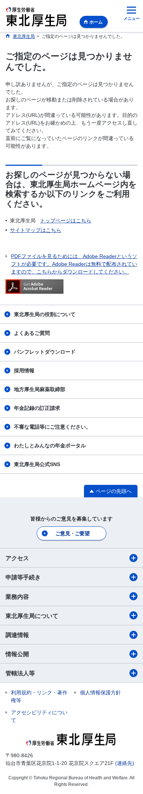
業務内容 (17, 597)
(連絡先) (124, 763)
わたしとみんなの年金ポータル (50, 445)
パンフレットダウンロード (45, 352)
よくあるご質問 (32, 333)
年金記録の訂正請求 (37, 408)
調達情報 (17, 635)
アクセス (17, 558)
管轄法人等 (20, 673)
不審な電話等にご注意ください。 (52, 427)
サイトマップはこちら (35, 230)
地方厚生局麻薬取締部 (39, 389)
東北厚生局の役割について (45, 314)
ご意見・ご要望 (72, 533)
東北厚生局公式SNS (37, 464)
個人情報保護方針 (100, 692)
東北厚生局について (32, 616)
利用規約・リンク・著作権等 (39, 696)
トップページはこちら (65, 220)
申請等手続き (23, 577)
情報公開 (17, 654)
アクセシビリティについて (39, 716)
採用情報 (24, 370)
